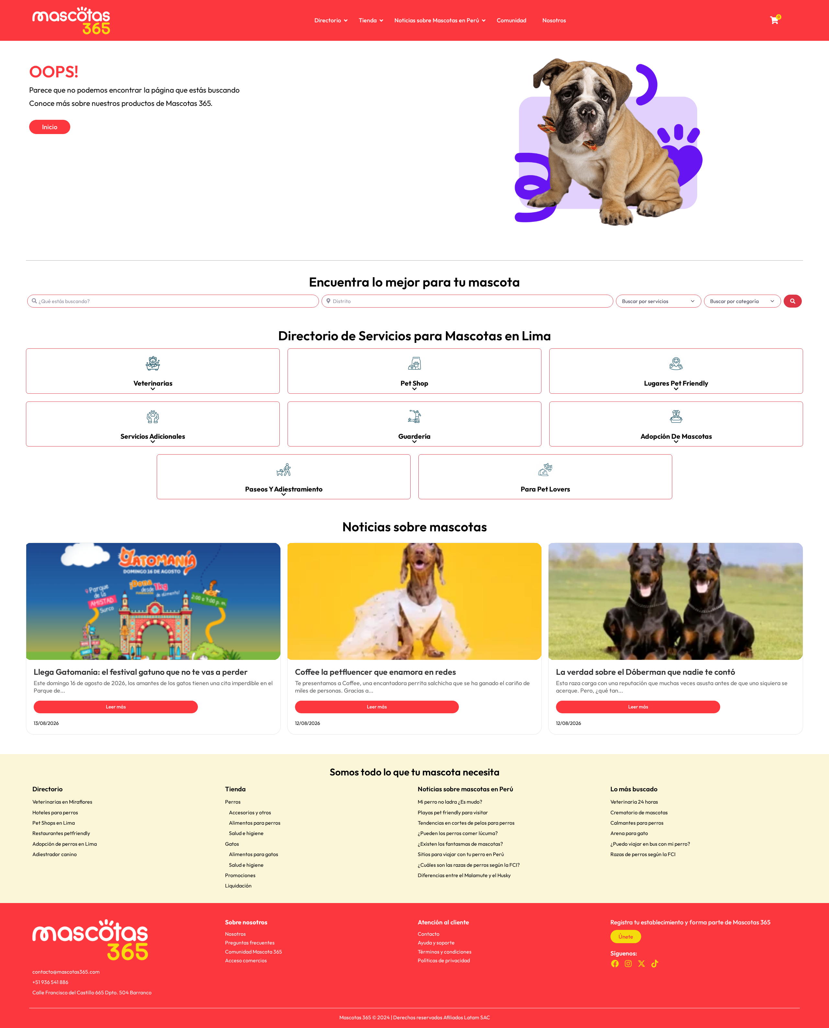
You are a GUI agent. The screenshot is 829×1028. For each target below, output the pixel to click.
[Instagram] (628, 963)
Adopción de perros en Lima (64, 844)
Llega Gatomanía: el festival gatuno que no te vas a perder (141, 672)
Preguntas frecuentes (250, 942)
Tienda (235, 789)
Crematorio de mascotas (639, 812)
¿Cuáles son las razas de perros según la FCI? (469, 865)
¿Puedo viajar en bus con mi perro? (650, 844)
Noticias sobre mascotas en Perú (465, 789)
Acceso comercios (246, 960)
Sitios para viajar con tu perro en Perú (461, 854)
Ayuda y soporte (436, 942)
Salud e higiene (246, 833)
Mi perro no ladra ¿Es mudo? (450, 801)
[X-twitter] (641, 963)
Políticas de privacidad (444, 960)
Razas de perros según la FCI (643, 854)
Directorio (47, 789)
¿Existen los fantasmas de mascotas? (460, 844)
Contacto (428, 934)
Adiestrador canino (54, 854)
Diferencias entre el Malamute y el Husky (464, 875)
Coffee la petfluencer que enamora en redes (375, 672)
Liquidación (238, 885)
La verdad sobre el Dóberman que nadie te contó (645, 672)
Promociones (240, 875)
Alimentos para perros (254, 822)
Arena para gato (629, 833)
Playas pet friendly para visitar (453, 812)
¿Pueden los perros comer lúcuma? (458, 833)
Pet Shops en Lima (53, 822)
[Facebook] (615, 963)
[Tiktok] (654, 963)
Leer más (116, 707)
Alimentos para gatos (253, 854)
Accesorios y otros (250, 812)
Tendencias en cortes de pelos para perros (466, 822)
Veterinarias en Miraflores (62, 801)
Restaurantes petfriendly (61, 833)
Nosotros (235, 934)
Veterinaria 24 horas (634, 801)
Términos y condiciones (444, 951)
